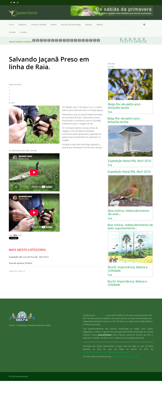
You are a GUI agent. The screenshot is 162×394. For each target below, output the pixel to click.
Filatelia (99, 24)
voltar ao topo (16, 271)
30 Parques (100, 315)
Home (11, 24)
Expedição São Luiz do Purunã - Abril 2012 (29, 257)
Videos (54, 24)
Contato (12, 32)
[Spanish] (145, 40)
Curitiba (23, 32)
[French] (131, 40)
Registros (22, 24)
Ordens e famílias (38, 24)
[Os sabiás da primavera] (112, 11)
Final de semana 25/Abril (20, 263)
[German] (136, 40)
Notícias (88, 24)
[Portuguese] (122, 40)
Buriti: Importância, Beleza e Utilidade (128, 268)
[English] (127, 40)
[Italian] (140, 40)
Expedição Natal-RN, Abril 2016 (129, 160)
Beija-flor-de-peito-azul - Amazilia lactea (125, 106)
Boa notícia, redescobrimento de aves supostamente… (130, 226)
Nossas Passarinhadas (71, 24)
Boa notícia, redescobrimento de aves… (128, 212)
